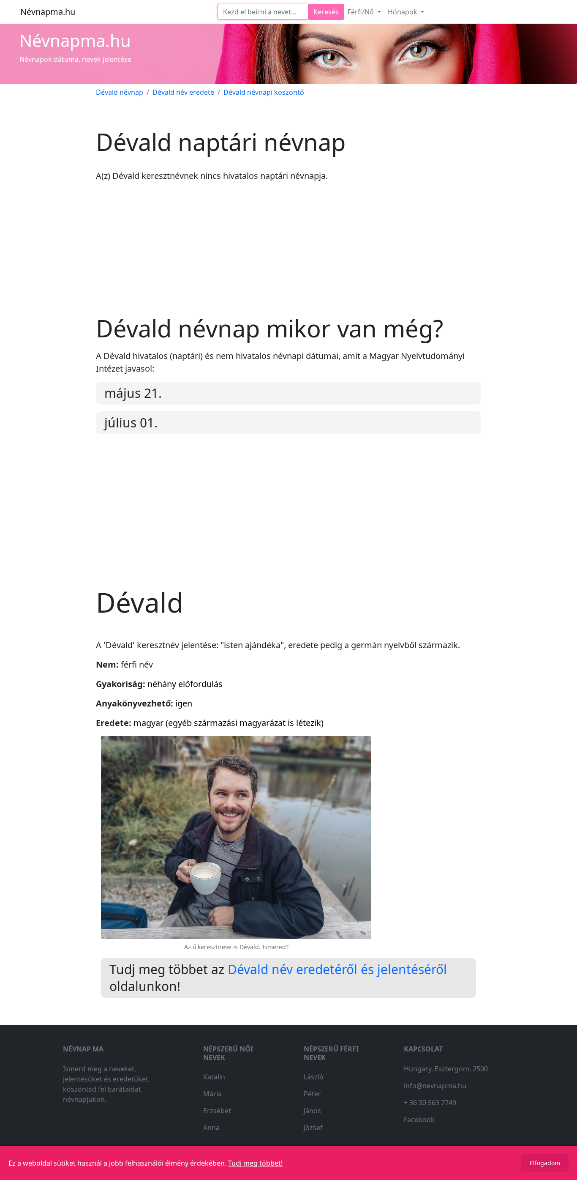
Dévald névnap (119, 92)
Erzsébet (217, 1110)
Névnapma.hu (47, 11)
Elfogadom (545, 1163)
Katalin (214, 1076)
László (314, 1076)
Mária (212, 1093)
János (312, 1110)
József (313, 1127)
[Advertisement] (288, 255)
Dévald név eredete (183, 92)
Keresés (326, 11)
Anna (211, 1127)
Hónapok (403, 11)
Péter (312, 1093)
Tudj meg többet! (255, 1163)
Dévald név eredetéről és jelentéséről (337, 969)
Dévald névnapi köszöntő (263, 92)
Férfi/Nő (362, 11)
